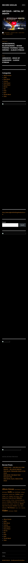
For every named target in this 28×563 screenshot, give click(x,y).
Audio (5, 77)
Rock (5, 92)
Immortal (4, 500)
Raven (19, 505)
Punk (5, 90)
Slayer (22, 505)
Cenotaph (22, 494)
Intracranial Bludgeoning (19, 500)
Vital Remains (10, 511)
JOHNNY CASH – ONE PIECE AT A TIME (14, 467)
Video (3, 34)
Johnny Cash (4, 502)
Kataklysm (9, 502)
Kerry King (14, 502)
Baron (14, 492)
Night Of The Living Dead (7, 505)
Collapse (4, 496)
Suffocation (4, 507)
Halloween (19, 498)
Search (4, 222)
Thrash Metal (7, 94)
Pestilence (15, 505)
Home (4, 552)
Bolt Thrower (17, 492)
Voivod (15, 511)
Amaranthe (23, 489)
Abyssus (8, 34)
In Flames (13, 500)
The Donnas (11, 508)
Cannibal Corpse (12, 494)
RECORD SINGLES (9, 5)
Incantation (8, 500)
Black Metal (7, 79)
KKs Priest (20, 502)
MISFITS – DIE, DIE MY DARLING (12, 469)
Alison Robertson (18, 489)
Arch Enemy (4, 492)
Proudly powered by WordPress (18, 560)
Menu (23, 5)
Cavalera (17, 494)
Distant (21, 496)
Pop (5, 88)
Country (6, 81)
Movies (5, 87)
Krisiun (23, 502)
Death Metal (7, 32)
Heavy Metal (7, 85)
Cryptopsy (11, 496)
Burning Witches (5, 494)
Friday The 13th (12, 498)
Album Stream (7, 75)
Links (3, 556)
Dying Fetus (5, 498)
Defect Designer (16, 496)
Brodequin (23, 492)
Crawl (7, 496)
